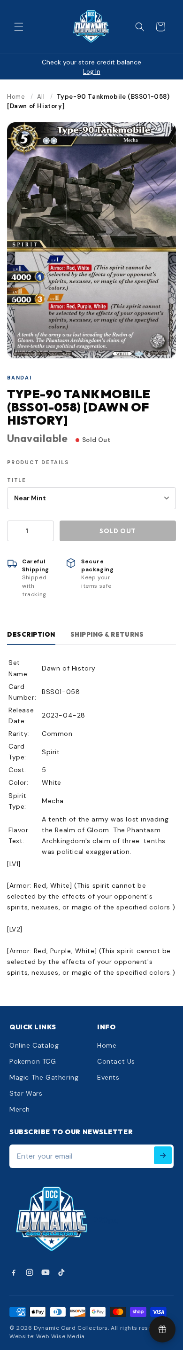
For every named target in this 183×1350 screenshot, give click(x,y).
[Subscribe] (163, 1155)
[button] (18, 26)
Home (16, 97)
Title (16, 480)
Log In (91, 72)
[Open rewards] (162, 1329)
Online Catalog (34, 1045)
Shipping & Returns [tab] (107, 634)
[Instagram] (29, 1272)
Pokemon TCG (32, 1061)
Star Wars (25, 1093)
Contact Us (116, 1061)
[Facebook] (13, 1272)
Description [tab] (31, 634)
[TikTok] (61, 1272)
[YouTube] (45, 1272)
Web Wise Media (60, 1336)
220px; (106, 1220)
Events (108, 1077)
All (41, 97)
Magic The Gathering (43, 1077)
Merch (19, 1109)
